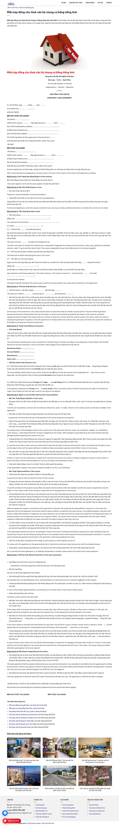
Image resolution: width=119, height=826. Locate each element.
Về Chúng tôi (40, 805)
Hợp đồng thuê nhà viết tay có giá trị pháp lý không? (27, 711)
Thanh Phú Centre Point (70, 811)
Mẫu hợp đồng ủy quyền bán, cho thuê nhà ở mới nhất (28, 705)
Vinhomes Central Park (97, 811)
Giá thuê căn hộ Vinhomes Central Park (23, 714)
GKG (8, 7)
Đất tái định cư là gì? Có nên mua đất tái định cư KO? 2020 (59, 789)
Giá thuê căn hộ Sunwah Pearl (19, 727)
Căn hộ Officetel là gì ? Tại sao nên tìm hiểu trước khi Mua (59, 761)
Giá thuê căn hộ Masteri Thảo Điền (21, 721)
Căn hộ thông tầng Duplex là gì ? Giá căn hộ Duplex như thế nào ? (23, 789)
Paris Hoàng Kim (68, 805)
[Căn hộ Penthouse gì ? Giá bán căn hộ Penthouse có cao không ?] (95, 748)
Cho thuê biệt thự (95, 814)
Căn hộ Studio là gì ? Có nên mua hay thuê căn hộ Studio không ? (24, 761)
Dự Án (63, 3)
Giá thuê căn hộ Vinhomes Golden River (23, 718)
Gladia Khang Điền (68, 808)
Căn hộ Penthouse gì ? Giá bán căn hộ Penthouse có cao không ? (95, 761)
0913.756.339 (13, 821)
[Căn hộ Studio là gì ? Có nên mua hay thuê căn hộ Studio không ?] (24, 748)
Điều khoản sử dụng (34, 823)
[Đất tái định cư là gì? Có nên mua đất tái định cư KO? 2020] (59, 776)
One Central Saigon (69, 817)
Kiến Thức (15, 7)
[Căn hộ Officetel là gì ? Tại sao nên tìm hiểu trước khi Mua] (59, 748)
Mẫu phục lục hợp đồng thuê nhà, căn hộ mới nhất (26, 708)
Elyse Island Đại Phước (70, 814)
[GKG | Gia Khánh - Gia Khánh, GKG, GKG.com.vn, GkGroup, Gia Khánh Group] (11, 2)
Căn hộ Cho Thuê (75, 3)
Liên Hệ (109, 3)
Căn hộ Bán (89, 3)
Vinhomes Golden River (97, 808)
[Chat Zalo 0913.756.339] (5, 813)
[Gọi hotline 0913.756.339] (5, 821)
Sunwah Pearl (93, 805)
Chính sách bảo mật (47, 823)
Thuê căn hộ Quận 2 (42, 817)
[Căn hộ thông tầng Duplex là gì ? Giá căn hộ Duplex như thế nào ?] (24, 776)
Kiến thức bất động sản (26, 7)
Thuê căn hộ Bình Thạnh (44, 814)
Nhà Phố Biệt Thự (41, 811)
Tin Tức (100, 3)
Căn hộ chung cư (41, 808)
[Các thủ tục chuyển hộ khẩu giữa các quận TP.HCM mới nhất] (95, 776)
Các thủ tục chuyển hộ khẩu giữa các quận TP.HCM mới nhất (95, 789)
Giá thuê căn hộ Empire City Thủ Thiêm (23, 724)
